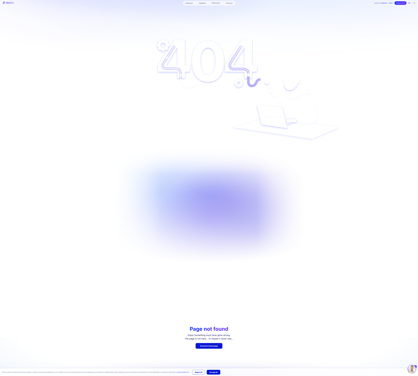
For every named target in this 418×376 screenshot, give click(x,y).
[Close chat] (416, 366)
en (409, 3)
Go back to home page (209, 346)
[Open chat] (412, 369)
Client (391, 3)
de (414, 3)
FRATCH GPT (216, 3)
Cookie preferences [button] (183, 372)
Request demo (400, 3)
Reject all (198, 372)
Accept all (213, 372)
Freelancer (384, 3)
